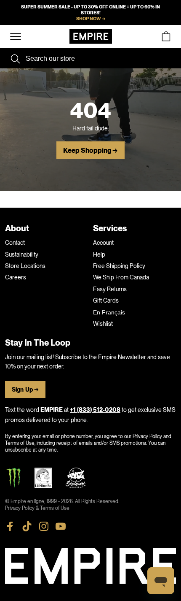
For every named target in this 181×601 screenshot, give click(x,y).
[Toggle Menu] (15, 37)
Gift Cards (106, 300)
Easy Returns (110, 289)
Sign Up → (25, 389)
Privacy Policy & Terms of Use (37, 508)
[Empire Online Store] (90, 36)
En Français (109, 312)
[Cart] (166, 36)
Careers (15, 277)
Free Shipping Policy (119, 266)
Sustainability (21, 254)
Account (103, 242)
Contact (15, 242)
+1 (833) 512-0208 (95, 410)
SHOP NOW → (90, 19)
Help (99, 254)
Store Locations (25, 266)
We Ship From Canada (121, 277)
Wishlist (103, 323)
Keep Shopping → (90, 150)
